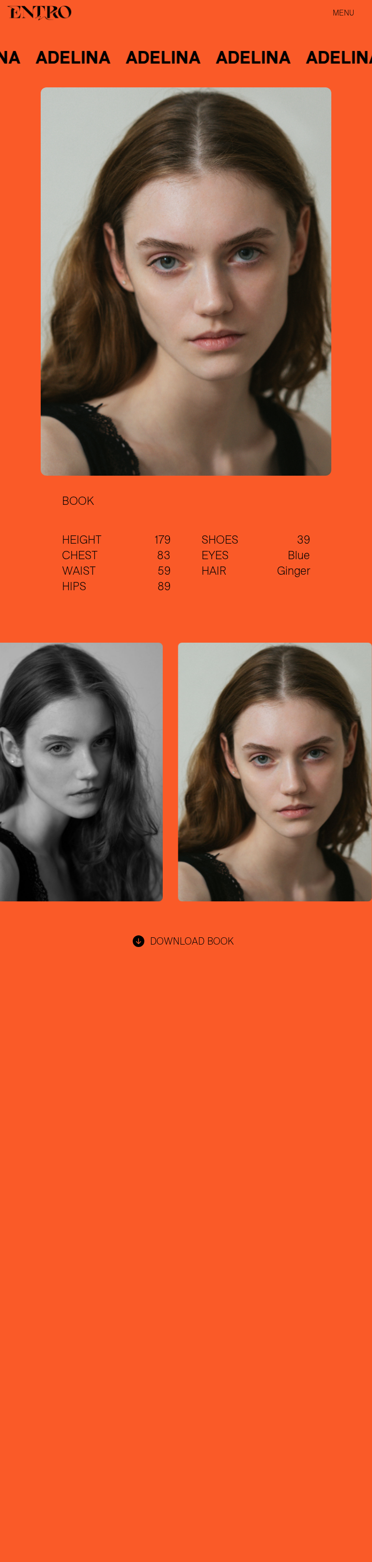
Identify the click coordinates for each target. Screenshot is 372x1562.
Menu (343, 13)
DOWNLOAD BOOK (192, 941)
